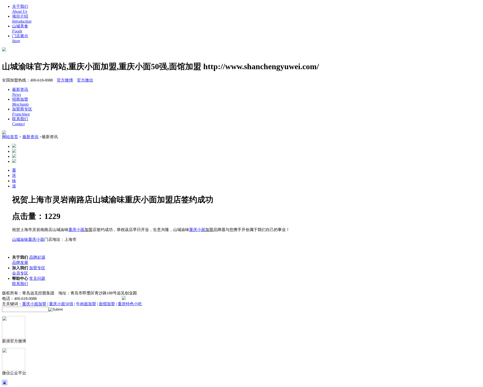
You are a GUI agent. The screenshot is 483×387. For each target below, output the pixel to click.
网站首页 (10, 137)
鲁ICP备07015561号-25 (96, 298)
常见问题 (37, 278)
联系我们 (20, 284)
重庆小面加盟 (34, 304)
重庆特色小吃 (130, 304)
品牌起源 (37, 257)
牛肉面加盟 (86, 304)
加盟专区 (37, 268)
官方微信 (85, 80)
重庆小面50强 (61, 304)
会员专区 (20, 273)
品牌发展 (20, 262)
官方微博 (65, 80)
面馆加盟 (107, 304)
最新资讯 (30, 137)
